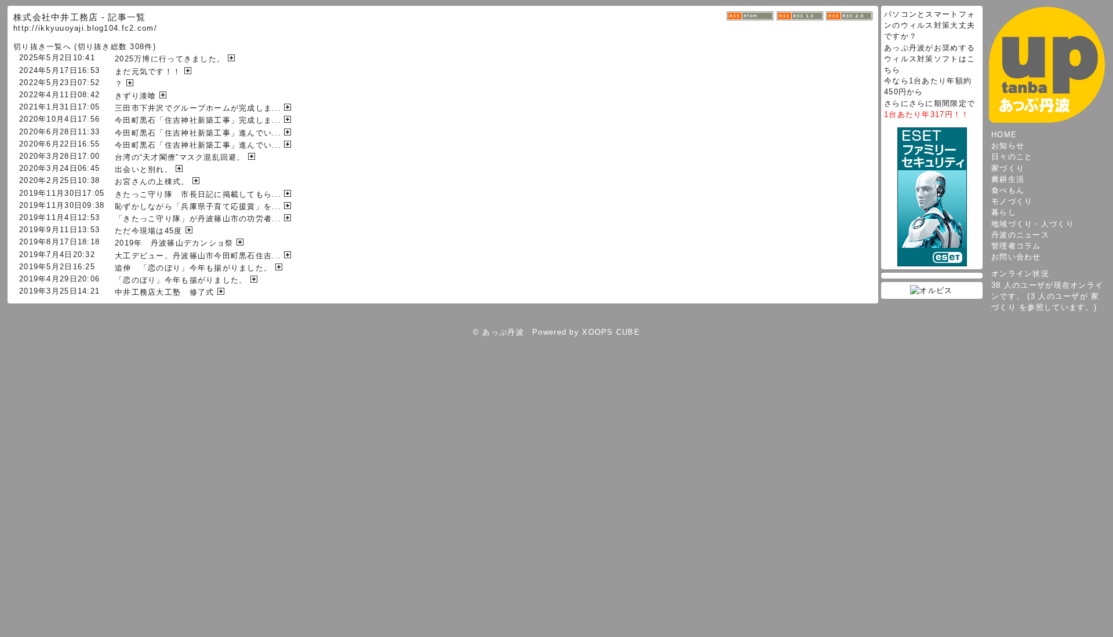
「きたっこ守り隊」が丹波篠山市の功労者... (198, 218)
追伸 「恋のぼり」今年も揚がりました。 (193, 267)
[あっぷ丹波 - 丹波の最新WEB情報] (1046, 64)
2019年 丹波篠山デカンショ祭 (174, 243)
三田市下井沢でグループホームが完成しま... (198, 108)
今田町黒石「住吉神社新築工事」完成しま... (198, 120)
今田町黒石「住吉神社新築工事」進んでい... (198, 133)
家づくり (1007, 168)
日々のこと (1011, 156)
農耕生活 (1007, 179)
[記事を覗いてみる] (233, 58)
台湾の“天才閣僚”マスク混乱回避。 (180, 157)
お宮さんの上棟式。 (152, 181)
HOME (1004, 134)
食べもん (1007, 190)
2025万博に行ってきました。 (170, 58)
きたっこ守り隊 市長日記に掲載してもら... (198, 194)
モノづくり (1011, 201)
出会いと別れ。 (144, 169)
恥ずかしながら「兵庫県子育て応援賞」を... (198, 206)
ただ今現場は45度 (149, 230)
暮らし (1003, 212)
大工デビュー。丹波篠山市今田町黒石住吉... (198, 255)
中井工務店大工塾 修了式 (164, 292)
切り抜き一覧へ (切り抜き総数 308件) (84, 46)
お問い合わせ (1016, 256)
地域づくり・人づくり (1032, 223)
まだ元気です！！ (148, 71)
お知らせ (1007, 145)
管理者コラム (1016, 245)
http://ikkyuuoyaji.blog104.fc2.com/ (85, 28)
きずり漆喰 (135, 95)
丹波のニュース (1020, 234)
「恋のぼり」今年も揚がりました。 (181, 280)
